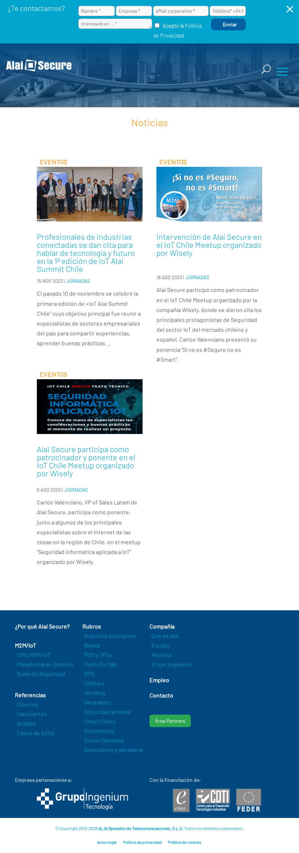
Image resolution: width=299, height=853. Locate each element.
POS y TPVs (98, 654)
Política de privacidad (142, 842)
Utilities (94, 683)
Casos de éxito (35, 732)
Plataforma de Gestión (45, 664)
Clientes (27, 704)
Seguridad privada (107, 711)
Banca (92, 645)
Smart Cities (100, 721)
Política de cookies (184, 842)
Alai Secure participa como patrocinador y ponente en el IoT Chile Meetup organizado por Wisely (86, 461)
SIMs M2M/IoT (34, 654)
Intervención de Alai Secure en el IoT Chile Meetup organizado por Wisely (209, 244)
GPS (89, 673)
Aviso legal (107, 842)
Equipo (160, 645)
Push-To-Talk (100, 664)
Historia (161, 654)
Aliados (26, 723)
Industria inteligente (110, 635)
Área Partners (170, 721)
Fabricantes (32, 713)
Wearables (97, 702)
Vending (94, 692)
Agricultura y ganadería (113, 749)
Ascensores (99, 730)
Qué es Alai (165, 635)
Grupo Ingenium (171, 664)
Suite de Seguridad (41, 673)
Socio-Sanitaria (103, 740)
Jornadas (78, 281)
